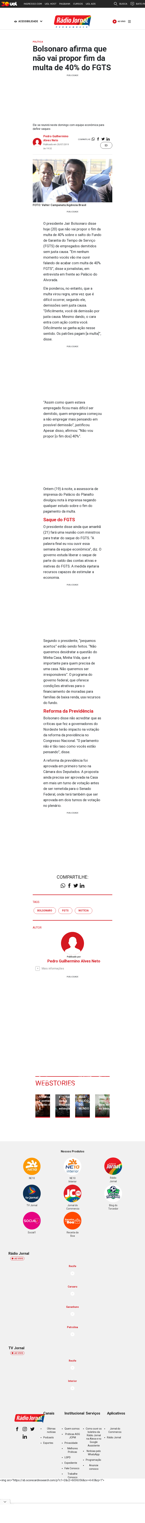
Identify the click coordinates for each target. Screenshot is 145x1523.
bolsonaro (44, 910)
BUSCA (123, 3)
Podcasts (48, 1437)
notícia (84, 910)
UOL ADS (91, 3)
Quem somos (72, 1428)
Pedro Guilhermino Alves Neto (73, 961)
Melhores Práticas (72, 1450)
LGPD (68, 1457)
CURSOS (78, 3)
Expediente (71, 1462)
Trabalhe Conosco (72, 1475)
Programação (93, 1459)
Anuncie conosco (93, 1467)
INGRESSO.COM (33, 3)
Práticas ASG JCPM (72, 1436)
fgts (65, 910)
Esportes (48, 1443)
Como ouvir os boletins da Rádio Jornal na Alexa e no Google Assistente (94, 1437)
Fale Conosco (72, 1468)
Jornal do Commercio (114, 1430)
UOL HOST (50, 3)
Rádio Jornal (114, 1437)
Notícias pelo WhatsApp (94, 1453)
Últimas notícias (51, 1430)
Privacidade (71, 1443)
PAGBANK (64, 3)
